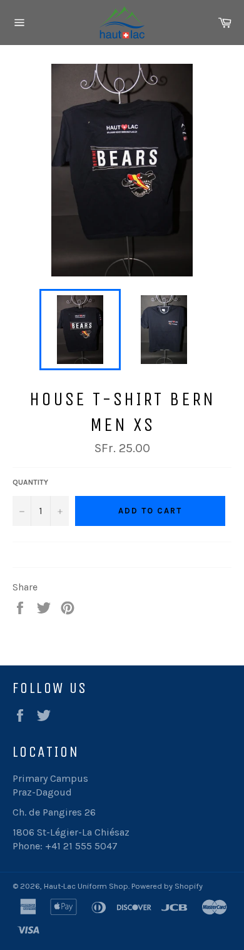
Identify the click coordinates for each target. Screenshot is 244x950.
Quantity (30, 482)
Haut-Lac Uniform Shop (86, 886)
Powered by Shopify (167, 886)
